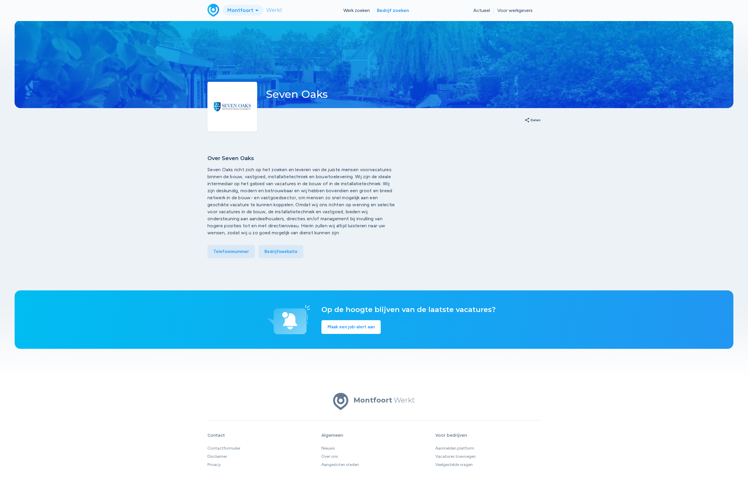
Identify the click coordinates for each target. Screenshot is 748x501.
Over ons (329, 456)
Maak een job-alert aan (351, 327)
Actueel (481, 10)
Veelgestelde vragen (454, 464)
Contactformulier (223, 448)
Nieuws (328, 448)
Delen (532, 120)
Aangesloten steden (340, 464)
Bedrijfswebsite (280, 251)
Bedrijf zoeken (393, 10)
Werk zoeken (356, 10)
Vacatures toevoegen (455, 456)
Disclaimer (217, 456)
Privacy (214, 464)
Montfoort (240, 10)
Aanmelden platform (454, 448)
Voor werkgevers (515, 10)
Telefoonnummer (231, 251)
